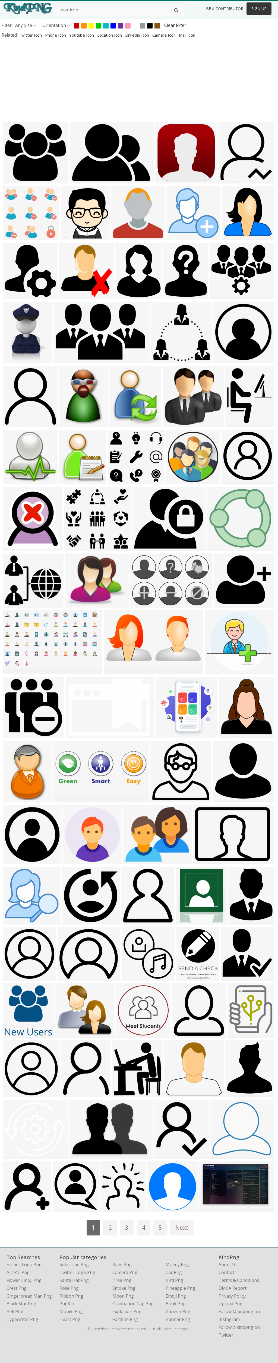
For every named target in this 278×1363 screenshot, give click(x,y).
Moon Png (123, 1296)
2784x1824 (211, 1208)
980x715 (79, 179)
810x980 (125, 295)
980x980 (223, 359)
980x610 (63, 359)
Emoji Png (176, 1296)
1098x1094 (168, 734)
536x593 (110, 1208)
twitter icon (31, 35)
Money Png (177, 1264)
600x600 (172, 423)
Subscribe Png (74, 1264)
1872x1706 (67, 1034)
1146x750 (141, 603)
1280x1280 (178, 480)
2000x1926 (226, 603)
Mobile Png (71, 1311)
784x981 (173, 295)
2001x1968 (15, 480)
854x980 (71, 1093)
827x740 (12, 1155)
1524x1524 (81, 1155)
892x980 (62, 1208)
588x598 (69, 295)
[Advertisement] (139, 80)
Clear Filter (175, 25)
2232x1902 (70, 977)
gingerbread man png (29, 1296)
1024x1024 (167, 179)
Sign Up (259, 8)
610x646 (12, 1034)
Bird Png (174, 1280)
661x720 (229, 734)
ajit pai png (18, 1272)
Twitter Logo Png (77, 1272)
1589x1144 (205, 860)
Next (181, 1227)
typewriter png (22, 1319)
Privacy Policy (232, 1296)
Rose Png (69, 1288)
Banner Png (178, 1319)
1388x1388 (78, 734)
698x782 (237, 1034)
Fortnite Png (125, 1319)
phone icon (56, 35)
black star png (21, 1304)
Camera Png (124, 1272)
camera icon (164, 35)
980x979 (160, 798)
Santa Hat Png (74, 1280)
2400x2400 (15, 547)
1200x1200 (237, 423)
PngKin (66, 1304)
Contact (226, 1272)
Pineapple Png (180, 1288)
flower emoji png (24, 1280)
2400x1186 (116, 670)
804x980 (238, 920)
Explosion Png (126, 1311)
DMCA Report (233, 1288)
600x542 (220, 1155)
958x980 (12, 295)
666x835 (186, 977)
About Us (228, 1264)
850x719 (219, 295)
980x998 (161, 359)
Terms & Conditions (239, 1280)
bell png (15, 1311)
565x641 (185, 920)
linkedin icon (137, 35)
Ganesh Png (178, 1311)
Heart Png (69, 1319)
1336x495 (64, 798)
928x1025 (123, 1093)
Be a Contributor (224, 8)
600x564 (12, 236)
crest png (17, 1288)
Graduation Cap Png (133, 1304)
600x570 (174, 1093)
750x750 (71, 236)
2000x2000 (15, 179)
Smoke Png (123, 1288)
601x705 (119, 423)
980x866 (12, 603)
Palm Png (122, 1264)
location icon (110, 35)
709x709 (157, 1208)
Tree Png (121, 1280)
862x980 (235, 1093)
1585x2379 (71, 423)
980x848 (142, 547)
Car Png (174, 1272)
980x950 (230, 977)
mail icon (187, 35)
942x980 (12, 1208)
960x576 (12, 670)
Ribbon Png (71, 1296)
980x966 (223, 798)
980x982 (131, 977)
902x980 (228, 179)
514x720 (12, 798)
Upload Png (230, 1304)
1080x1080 (128, 1034)
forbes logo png (24, 1264)
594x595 (232, 236)
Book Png (176, 1304)
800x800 (12, 977)
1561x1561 (178, 236)
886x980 (12, 423)
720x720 (69, 480)
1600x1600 (15, 359)
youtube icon (82, 35)
